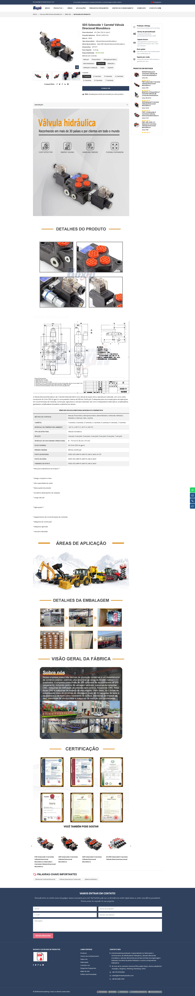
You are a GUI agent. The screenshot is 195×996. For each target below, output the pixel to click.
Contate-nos (155, 8)
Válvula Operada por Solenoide (70, 879)
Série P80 (145, 88)
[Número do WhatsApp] (192, 489)
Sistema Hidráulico (91, 879)
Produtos (58, 8)
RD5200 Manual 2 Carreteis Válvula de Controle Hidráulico (149, 73)
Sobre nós (141, 8)
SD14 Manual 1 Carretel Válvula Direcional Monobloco (150, 103)
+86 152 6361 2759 (118, 979)
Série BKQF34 (146, 98)
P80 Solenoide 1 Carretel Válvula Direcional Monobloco (151, 83)
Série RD (145, 78)
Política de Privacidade (88, 974)
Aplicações (81, 8)
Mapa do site (85, 971)
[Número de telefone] (192, 500)
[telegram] (43, 965)
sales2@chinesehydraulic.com (123, 976)
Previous (34, 76)
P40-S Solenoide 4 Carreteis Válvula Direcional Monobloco (150, 113)
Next (78, 76)
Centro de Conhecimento (122, 8)
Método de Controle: (89, 56)
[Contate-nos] (192, 506)
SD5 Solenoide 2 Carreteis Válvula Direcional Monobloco (68, 859)
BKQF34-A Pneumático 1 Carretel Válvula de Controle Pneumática (151, 93)
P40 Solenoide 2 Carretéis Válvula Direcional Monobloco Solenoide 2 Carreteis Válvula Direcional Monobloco (45, 862)
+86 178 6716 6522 (118, 972)
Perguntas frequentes (98, 8)
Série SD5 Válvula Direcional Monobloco (111, 44)
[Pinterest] (38, 965)
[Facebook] (33, 965)
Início (47, 8)
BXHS (90, 38)
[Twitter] (35, 965)
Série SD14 (145, 108)
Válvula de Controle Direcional (45, 879)
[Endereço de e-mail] (192, 495)
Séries (69, 8)
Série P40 (145, 118)
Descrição (39, 105)
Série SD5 (68, 14)
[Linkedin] (40, 965)
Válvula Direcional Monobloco (51, 14)
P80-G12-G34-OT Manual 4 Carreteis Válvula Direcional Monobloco (149, 124)
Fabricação (84, 962)
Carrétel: (85, 73)
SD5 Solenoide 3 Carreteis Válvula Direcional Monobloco (92, 859)
